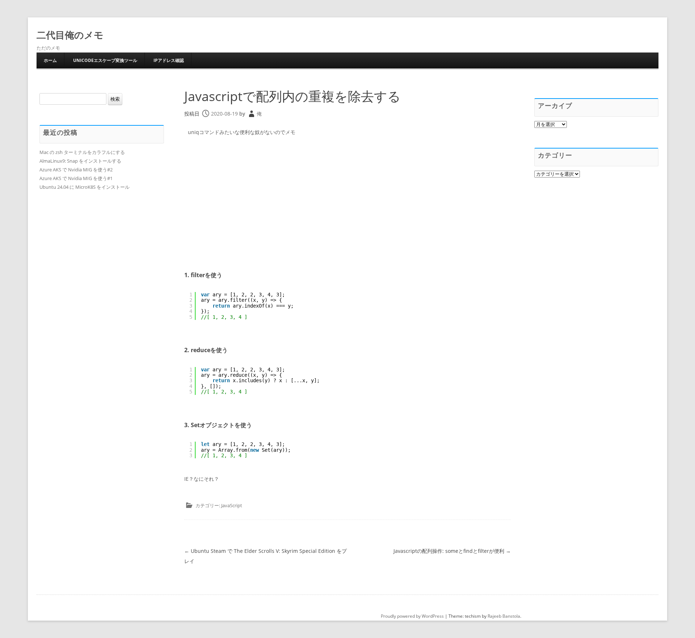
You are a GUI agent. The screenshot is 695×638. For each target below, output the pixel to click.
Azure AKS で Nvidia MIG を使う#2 (76, 169)
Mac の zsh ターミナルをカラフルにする (82, 152)
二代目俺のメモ (70, 34)
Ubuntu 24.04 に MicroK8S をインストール (84, 187)
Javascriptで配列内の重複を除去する (292, 96)
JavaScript (231, 505)
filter (198, 275)
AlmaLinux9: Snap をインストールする (80, 161)
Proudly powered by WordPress (412, 616)
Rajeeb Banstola (504, 616)
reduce (200, 350)
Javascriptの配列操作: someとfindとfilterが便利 (452, 550)
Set (195, 425)
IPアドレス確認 (168, 60)
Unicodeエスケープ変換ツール (105, 60)
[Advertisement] (347, 196)
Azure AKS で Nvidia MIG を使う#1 (76, 178)
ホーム (50, 60)
